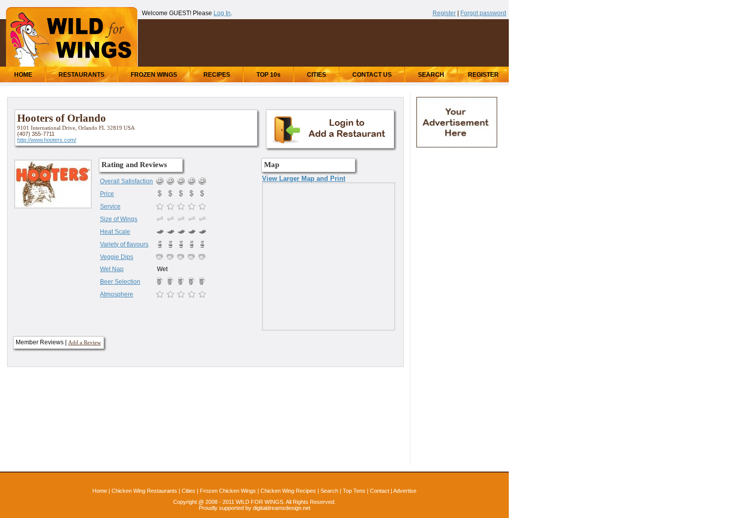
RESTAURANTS (81, 74)
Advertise (404, 491)
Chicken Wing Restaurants (144, 491)
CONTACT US (372, 74)
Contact (379, 491)
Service (110, 206)
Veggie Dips (116, 257)
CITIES (316, 74)
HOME (23, 74)
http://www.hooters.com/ (46, 140)
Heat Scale (115, 231)
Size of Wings (118, 219)
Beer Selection (120, 281)
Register (444, 13)
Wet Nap (112, 269)
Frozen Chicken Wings (228, 491)
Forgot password (483, 13)
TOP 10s (268, 74)
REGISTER (483, 74)
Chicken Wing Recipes (288, 491)
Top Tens (354, 491)
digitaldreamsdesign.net (281, 508)
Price (107, 193)
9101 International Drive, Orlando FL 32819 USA (76, 128)
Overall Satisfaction (126, 181)
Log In (222, 13)
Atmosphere (116, 294)
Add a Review (84, 342)
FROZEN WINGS (154, 74)
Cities (188, 491)
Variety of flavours (124, 244)
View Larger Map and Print (303, 178)
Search (329, 491)
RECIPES (216, 74)
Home (99, 491)
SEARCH (431, 74)
